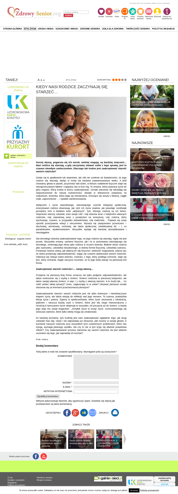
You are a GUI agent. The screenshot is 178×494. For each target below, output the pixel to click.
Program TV (125, 18)
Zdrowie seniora (90, 29)
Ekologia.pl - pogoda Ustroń (18, 239)
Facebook (67, 413)
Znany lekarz (132, 18)
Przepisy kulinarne (140, 18)
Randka (101, 16)
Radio (117, 16)
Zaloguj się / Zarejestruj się (167, 18)
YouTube (44, 456)
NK (84, 413)
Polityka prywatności (16, 485)
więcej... (167, 136)
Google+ (75, 413)
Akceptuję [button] (134, 490)
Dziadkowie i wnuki (67, 29)
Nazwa (67, 382)
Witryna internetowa (58, 391)
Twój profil (157, 16)
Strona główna (12, 29)
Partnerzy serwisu (44, 477)
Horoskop (109, 16)
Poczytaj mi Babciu (163, 29)
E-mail (67, 387)
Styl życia (30, 29)
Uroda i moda (46, 29)
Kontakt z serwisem (16, 480)
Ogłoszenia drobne (149, 18)
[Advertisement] (89, 54)
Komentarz (65, 356)
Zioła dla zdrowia (113, 29)
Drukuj (115, 413)
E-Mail (92, 413)
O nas (10, 477)
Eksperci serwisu (44, 480)
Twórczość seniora (138, 29)
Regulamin (12, 482)
